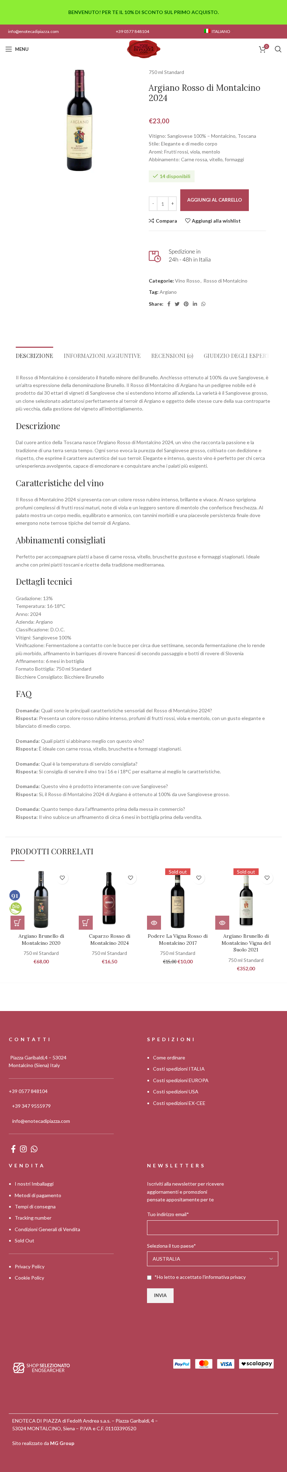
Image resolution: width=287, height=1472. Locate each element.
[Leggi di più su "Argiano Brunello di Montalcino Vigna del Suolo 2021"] (222, 923)
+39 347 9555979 (31, 1106)
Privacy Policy (29, 1266)
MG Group (62, 1443)
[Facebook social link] (169, 303)
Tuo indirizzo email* (168, 1214)
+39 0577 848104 (132, 31)
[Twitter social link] (177, 303)
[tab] (34, 354)
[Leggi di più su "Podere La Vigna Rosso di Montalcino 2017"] (154, 923)
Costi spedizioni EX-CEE (179, 1103)
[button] (17, 923)
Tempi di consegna (35, 1206)
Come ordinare (169, 1057)
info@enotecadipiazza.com (33, 31)
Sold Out (24, 1240)
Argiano (168, 292)
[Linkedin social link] (195, 303)
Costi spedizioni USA (175, 1091)
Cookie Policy (29, 1278)
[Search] (278, 49)
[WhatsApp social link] (203, 303)
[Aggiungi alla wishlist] (62, 878)
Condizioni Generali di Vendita (47, 1229)
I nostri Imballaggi (34, 1184)
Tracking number (33, 1218)
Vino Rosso (187, 281)
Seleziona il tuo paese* (171, 1246)
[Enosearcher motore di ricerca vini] (41, 1367)
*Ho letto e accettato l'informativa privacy (200, 1277)
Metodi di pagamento (38, 1195)
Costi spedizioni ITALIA (179, 1069)
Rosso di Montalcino (225, 281)
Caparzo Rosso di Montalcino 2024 (109, 939)
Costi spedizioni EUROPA (181, 1080)
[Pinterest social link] (186, 303)
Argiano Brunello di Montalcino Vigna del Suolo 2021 (246, 943)
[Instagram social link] (23, 1149)
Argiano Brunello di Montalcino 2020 (41, 939)
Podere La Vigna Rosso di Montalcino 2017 (178, 939)
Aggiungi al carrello (214, 200)
